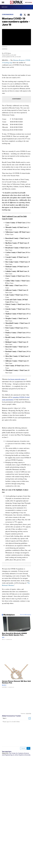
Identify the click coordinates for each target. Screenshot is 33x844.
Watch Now (28, 2)
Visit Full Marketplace (25, 614)
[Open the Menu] (2, 2)
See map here (6, 751)
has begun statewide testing (16, 379)
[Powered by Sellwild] (28, 713)
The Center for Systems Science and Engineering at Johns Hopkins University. (16, 754)
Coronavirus (7, 14)
